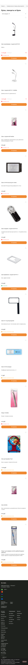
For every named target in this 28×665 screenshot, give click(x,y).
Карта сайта (11, 603)
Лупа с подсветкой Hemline (7, 136)
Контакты (11, 623)
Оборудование (4, 628)
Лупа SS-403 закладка (6, 366)
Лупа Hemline (4, 505)
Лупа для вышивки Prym (7, 459)
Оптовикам (11, 619)
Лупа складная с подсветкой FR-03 (9, 228)
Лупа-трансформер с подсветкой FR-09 (10, 44)
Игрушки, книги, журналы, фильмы (3, 636)
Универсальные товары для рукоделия (15, 6)
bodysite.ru (4, 607)
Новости (11, 617)
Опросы (18, 617)
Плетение (3, 626)
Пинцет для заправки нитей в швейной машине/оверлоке (12, 551)
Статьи (18, 619)
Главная (3, 6)
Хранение (3, 630)
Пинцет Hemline (5, 412)
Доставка (11, 613)
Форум (18, 615)
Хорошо (24, 661)
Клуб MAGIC (19, 613)
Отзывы (11, 621)
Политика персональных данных (4, 602)
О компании (11, 615)
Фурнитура (3, 632)
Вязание (3, 614)
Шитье (2, 618)
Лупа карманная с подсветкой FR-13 (9, 274)
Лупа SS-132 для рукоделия (7, 320)
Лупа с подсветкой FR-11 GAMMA (9, 90)
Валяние (3, 620)
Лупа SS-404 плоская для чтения (8, 182)
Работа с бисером (3, 623)
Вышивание (3, 616)
